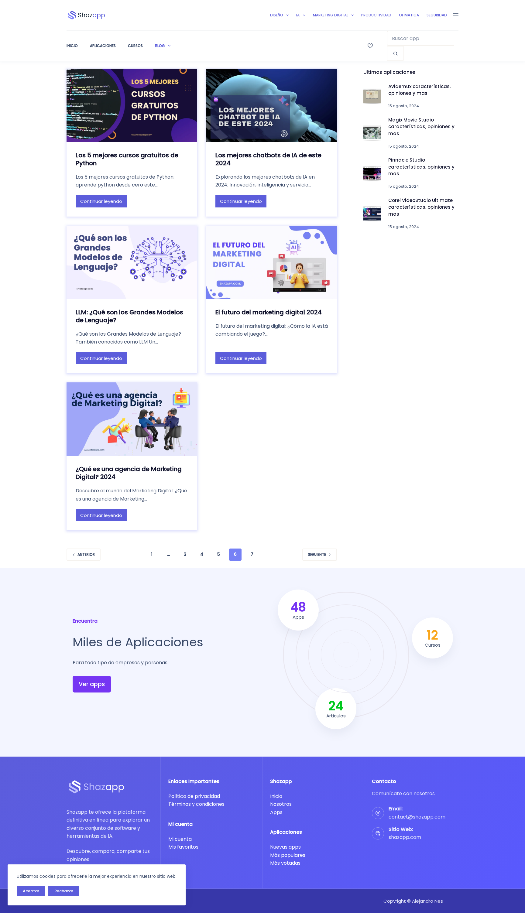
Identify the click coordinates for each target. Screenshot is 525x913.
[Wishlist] (370, 46)
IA (298, 15)
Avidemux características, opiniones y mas (419, 90)
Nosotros (281, 804)
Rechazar (63, 891)
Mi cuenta (180, 839)
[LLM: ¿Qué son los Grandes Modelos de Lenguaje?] (132, 262)
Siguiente (317, 554)
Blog (160, 45)
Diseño (276, 15)
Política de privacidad (194, 796)
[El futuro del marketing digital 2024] (271, 262)
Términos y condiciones (196, 804)
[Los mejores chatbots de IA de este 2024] (271, 105)
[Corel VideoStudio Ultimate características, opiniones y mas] (372, 213)
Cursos (135, 45)
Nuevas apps (285, 846)
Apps (276, 812)
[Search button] (395, 53)
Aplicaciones (103, 45)
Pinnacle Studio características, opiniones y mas (421, 167)
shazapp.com (405, 837)
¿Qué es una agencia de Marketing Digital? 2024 (129, 473)
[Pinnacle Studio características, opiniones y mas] (372, 173)
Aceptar (31, 891)
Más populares (287, 855)
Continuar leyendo (101, 202)
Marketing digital (330, 15)
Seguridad (437, 15)
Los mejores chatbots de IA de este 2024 (268, 159)
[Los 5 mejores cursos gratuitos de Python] (132, 105)
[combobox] (420, 38)
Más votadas (285, 863)
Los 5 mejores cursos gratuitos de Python (127, 159)
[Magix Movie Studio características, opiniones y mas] (372, 133)
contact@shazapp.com (417, 816)
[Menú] (455, 15)
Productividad (376, 15)
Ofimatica (409, 15)
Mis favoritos (183, 846)
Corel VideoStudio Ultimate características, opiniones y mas (421, 207)
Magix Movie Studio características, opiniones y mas (421, 127)
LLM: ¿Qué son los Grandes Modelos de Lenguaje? (129, 316)
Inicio (72, 45)
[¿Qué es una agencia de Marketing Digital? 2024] (132, 419)
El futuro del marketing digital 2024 (268, 312)
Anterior (86, 554)
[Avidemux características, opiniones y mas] (372, 96)
